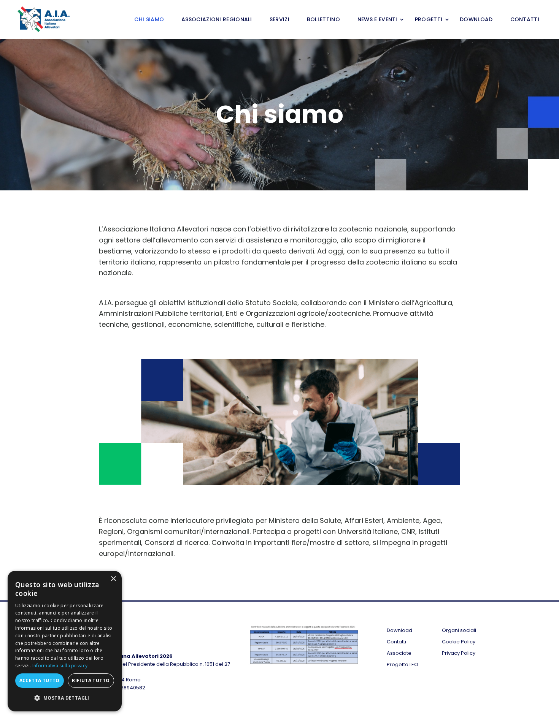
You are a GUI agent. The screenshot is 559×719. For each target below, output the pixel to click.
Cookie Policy (458, 642)
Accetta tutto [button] (39, 680)
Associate (399, 654)
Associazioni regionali (216, 20)
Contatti (524, 20)
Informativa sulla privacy (60, 665)
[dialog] (65, 641)
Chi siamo (149, 20)
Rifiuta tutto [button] (91, 680)
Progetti (428, 20)
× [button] (113, 579)
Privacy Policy (458, 654)
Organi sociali (459, 631)
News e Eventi (377, 20)
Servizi (279, 20)
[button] (64, 698)
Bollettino (323, 20)
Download (476, 20)
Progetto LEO (402, 665)
